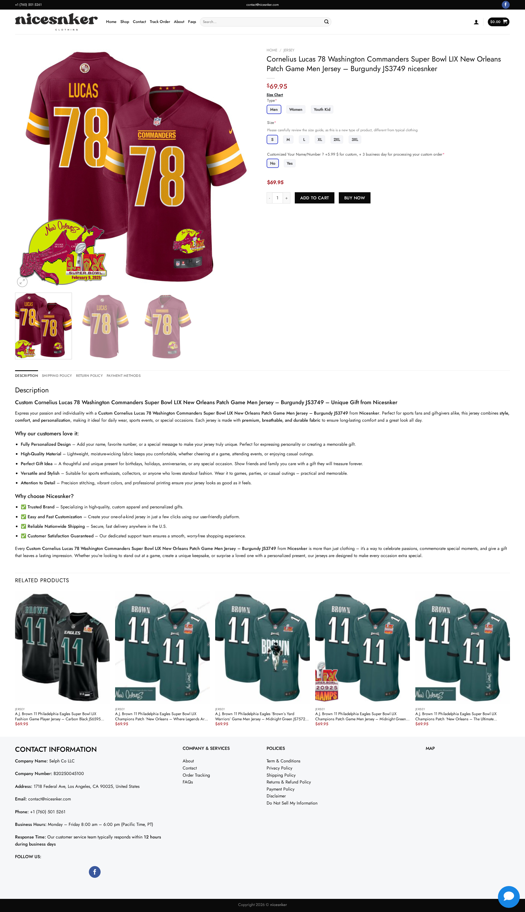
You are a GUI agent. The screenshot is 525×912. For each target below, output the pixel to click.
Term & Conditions (283, 761)
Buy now (354, 198)
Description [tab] (26, 375)
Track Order (160, 21)
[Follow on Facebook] (506, 5)
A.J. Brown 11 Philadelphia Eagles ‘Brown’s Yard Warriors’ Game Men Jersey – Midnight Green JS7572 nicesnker (260, 716)
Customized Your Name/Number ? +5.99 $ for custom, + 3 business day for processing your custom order (356, 154)
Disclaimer (276, 796)
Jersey (289, 50)
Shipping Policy (281, 775)
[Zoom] (22, 281)
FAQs (188, 782)
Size (271, 122)
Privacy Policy (279, 768)
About (179, 21)
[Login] (476, 22)
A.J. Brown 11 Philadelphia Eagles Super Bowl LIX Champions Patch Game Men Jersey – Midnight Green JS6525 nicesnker (360, 716)
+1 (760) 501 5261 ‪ (29, 4)
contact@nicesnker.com (262, 4)
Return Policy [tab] (89, 375)
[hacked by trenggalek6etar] (56, 22)
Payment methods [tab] (124, 375)
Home (111, 21)
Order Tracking (196, 775)
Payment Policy (280, 789)
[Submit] (326, 22)
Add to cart (314, 198)
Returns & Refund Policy (289, 782)
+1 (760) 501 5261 (47, 812)
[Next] (247, 166)
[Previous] (27, 166)
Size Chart (275, 95)
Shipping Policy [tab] (57, 375)
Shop (124, 21)
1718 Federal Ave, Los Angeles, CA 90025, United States (86, 786)
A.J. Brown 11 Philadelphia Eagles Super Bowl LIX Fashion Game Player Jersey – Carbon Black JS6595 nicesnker (58, 716)
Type (272, 100)
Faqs (192, 21)
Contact (139, 21)
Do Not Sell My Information (292, 803)
